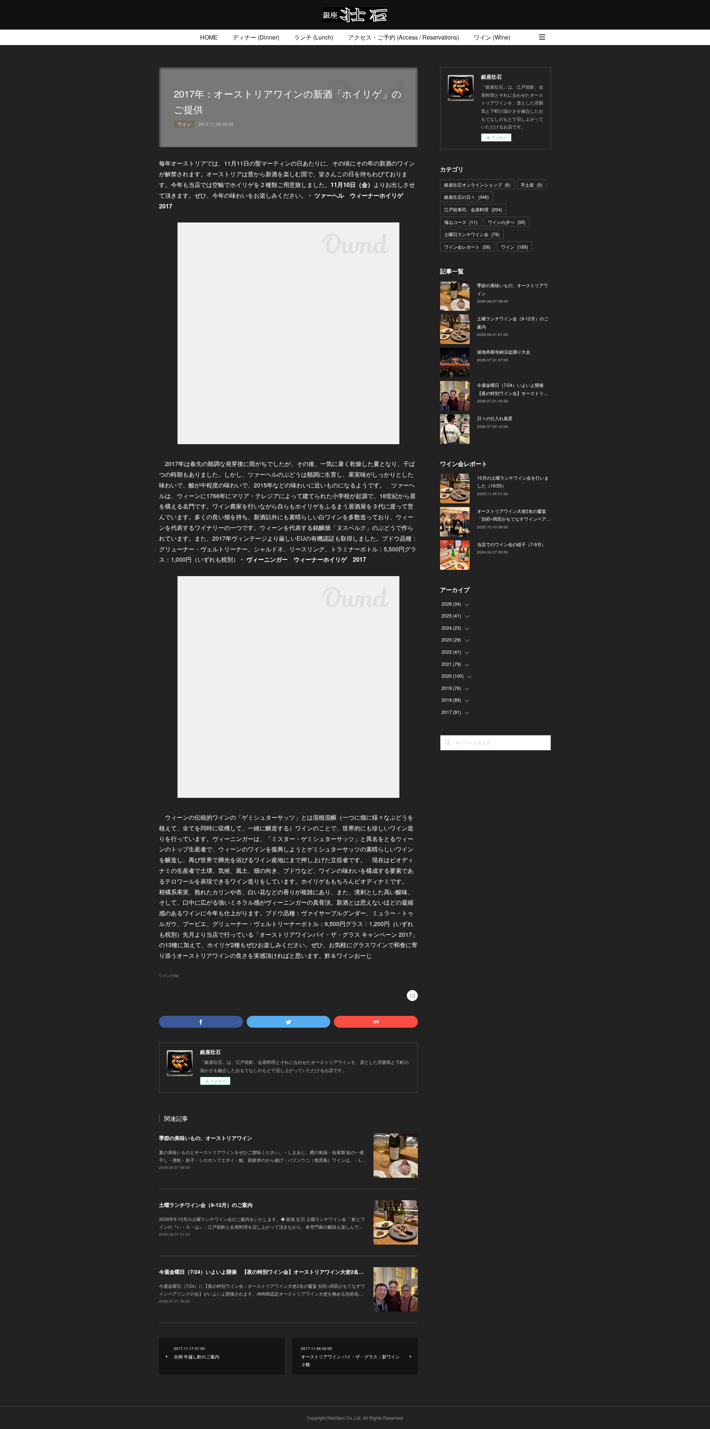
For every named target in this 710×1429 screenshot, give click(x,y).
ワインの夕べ (506, 222)
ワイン (184, 124)
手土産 (531, 184)
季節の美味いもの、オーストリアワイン (205, 1138)
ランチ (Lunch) (313, 37)
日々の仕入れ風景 (495, 418)
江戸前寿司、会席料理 (473, 209)
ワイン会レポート (467, 247)
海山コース (460, 222)
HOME (209, 37)
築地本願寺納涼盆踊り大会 (503, 351)
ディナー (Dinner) (256, 37)
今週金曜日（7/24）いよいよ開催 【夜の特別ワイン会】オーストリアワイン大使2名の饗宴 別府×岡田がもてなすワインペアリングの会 (318, 1271)
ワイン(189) (169, 975)
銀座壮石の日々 (466, 197)
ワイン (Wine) (492, 37)
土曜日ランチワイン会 (472, 234)
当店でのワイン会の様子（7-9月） (511, 544)
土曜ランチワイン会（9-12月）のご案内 (206, 1204)
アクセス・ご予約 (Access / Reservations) (403, 37)
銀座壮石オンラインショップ (477, 184)
